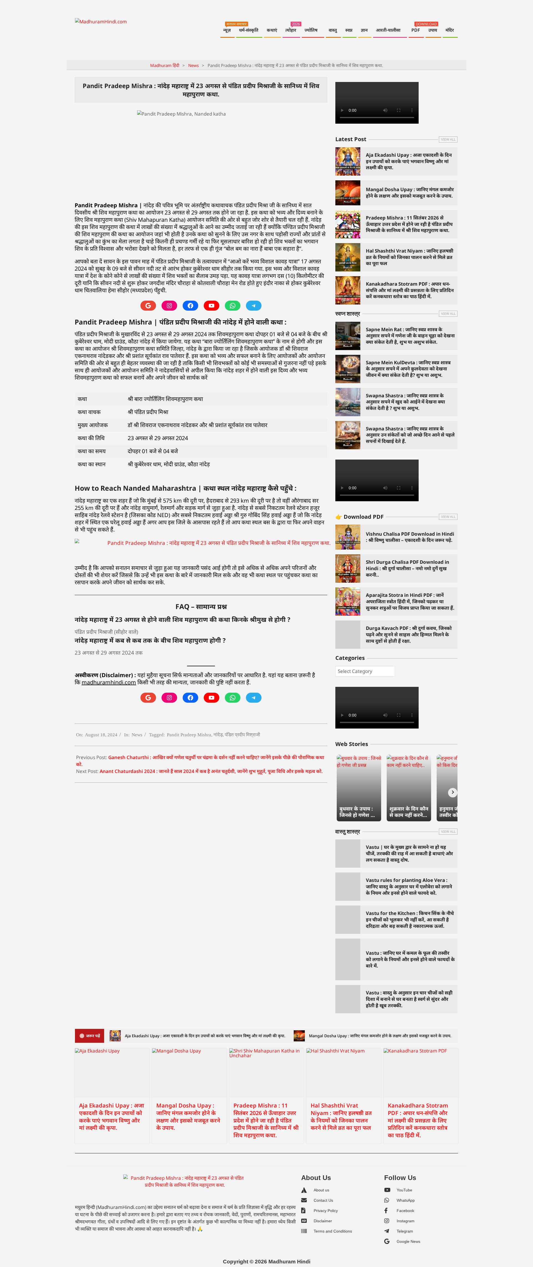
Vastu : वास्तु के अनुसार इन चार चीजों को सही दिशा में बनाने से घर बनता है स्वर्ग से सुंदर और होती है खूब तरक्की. (409, 998)
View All (448, 139)
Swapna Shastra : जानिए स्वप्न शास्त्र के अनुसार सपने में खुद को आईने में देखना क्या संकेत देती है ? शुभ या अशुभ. (405, 401)
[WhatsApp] (232, 306)
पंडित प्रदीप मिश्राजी (242, 734)
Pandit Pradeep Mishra (189, 734)
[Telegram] (254, 306)
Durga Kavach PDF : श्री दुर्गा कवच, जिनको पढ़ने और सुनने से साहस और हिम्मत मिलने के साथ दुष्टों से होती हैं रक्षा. (409, 634)
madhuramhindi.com (109, 682)
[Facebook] (190, 306)
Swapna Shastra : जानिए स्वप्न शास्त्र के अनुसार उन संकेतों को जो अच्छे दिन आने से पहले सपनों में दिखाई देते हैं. (410, 434)
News (137, 734)
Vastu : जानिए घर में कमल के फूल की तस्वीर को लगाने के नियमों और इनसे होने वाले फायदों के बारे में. (410, 959)
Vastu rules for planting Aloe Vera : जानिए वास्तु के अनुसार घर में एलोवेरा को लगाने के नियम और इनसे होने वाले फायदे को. (409, 886)
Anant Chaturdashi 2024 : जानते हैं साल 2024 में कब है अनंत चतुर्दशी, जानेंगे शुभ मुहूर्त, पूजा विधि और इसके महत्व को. (211, 771)
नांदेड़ (218, 734)
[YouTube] (211, 306)
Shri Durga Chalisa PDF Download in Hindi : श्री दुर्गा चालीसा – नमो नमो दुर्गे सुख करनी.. (407, 568)
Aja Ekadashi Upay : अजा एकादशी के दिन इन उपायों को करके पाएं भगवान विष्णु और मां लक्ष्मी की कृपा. (409, 161)
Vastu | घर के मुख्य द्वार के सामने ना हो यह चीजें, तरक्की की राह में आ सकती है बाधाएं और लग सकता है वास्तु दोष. (409, 853)
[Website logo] (185, 1187)
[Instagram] (169, 306)
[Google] (148, 306)
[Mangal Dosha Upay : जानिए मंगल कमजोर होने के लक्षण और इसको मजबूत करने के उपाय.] (189, 1073)
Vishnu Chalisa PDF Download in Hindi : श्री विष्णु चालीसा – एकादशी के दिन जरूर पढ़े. (410, 537)
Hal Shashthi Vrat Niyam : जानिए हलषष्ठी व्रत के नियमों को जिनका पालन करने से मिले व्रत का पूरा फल (409, 257)
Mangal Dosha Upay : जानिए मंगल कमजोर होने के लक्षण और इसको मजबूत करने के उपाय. (410, 192)
